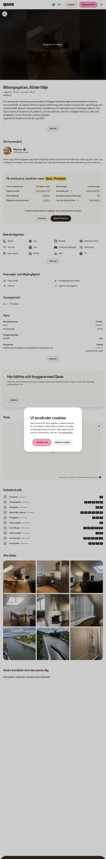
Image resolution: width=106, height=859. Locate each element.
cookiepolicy (67, 432)
